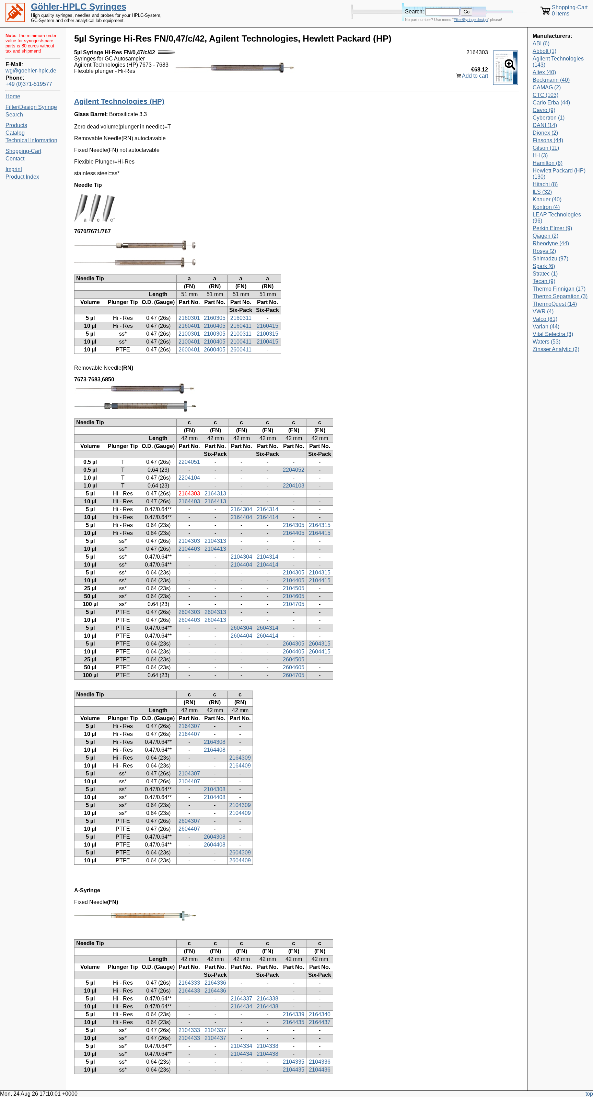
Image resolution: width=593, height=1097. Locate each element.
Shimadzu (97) (550, 258)
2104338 (267, 1046)
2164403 (189, 501)
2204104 (189, 478)
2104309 (240, 805)
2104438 (267, 1054)
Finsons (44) (548, 140)
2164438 (267, 1006)
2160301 (189, 318)
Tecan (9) (544, 281)
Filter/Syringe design (471, 20)
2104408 (214, 797)
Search (14, 114)
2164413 (215, 501)
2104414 (267, 565)
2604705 (293, 675)
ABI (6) (541, 43)
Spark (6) (544, 266)
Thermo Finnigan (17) (559, 289)
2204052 (293, 470)
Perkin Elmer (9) (552, 228)
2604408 (214, 845)
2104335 (293, 1062)
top (589, 1094)
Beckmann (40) (551, 80)
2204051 (189, 462)
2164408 (214, 750)
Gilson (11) (546, 148)
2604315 (319, 644)
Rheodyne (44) (551, 243)
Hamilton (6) (547, 163)
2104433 (189, 1038)
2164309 (240, 758)
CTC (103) (545, 95)
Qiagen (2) (545, 236)
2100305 (214, 334)
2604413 (215, 620)
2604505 (293, 659)
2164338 (267, 998)
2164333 (189, 983)
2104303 (189, 541)
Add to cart (475, 76)
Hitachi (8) (545, 184)
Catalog (15, 133)
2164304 (241, 509)
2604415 (319, 651)
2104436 (319, 1070)
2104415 (319, 580)
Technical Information (31, 140)
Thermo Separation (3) (560, 296)
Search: (414, 11)
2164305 (293, 525)
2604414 (267, 636)
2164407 (189, 734)
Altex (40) (544, 72)
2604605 (293, 667)
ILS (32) (542, 192)
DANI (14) (545, 125)
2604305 (293, 644)
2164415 (319, 533)
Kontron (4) (546, 207)
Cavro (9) (544, 110)
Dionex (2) (545, 133)
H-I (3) (540, 155)
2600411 (241, 349)
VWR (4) (543, 311)
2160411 (241, 326)
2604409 (240, 860)
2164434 (241, 1006)
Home (12, 96)
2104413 (215, 549)
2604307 (189, 821)
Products (16, 125)
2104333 (189, 1030)
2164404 (241, 517)
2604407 (189, 829)
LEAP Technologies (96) (557, 218)
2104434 (241, 1054)
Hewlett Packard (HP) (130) (559, 174)
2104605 (293, 596)
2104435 (293, 1070)
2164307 (189, 726)
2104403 (189, 549)
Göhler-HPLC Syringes (78, 6)
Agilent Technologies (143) (558, 62)
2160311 (241, 318)
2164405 (293, 533)
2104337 (215, 1030)
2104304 (241, 557)
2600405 (214, 349)
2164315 (319, 525)
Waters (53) (546, 342)
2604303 (189, 612)
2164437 (319, 1022)
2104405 (293, 580)
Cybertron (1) (549, 118)
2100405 (214, 342)
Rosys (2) (544, 251)
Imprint (13, 169)
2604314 (267, 628)
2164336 (215, 983)
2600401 (189, 349)
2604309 (240, 852)
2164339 (293, 1014)
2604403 (189, 620)
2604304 (241, 628)
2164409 (240, 766)
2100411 (241, 342)
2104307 (189, 773)
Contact (14, 158)
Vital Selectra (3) (553, 334)
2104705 (293, 604)
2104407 (189, 781)
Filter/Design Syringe (31, 107)
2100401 (189, 342)
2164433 (189, 991)
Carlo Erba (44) (551, 102)
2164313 (215, 493)
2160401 (189, 326)
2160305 (214, 318)
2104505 (293, 588)
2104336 (319, 1062)
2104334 (241, 1046)
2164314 (267, 509)
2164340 (319, 1014)
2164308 (214, 742)
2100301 (189, 334)
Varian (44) (546, 326)
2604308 (214, 837)
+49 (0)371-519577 (28, 84)
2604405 (293, 651)
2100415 (267, 342)
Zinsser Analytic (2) (556, 349)
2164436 (215, 991)
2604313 (215, 612)
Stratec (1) (545, 274)
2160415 (267, 326)
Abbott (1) (544, 51)
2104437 (215, 1038)
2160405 (214, 326)
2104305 (293, 572)
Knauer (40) (547, 199)
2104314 (267, 557)
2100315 (267, 334)
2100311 (241, 334)
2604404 (241, 636)
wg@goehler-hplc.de (30, 71)
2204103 (293, 486)
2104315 (319, 572)
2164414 (267, 517)
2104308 (214, 789)
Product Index (22, 177)
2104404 (241, 565)
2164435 (293, 1022)
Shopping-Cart (23, 151)
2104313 (215, 541)
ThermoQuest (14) (555, 304)
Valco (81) (545, 319)
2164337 (241, 998)
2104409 (240, 813)
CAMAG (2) (547, 87)
